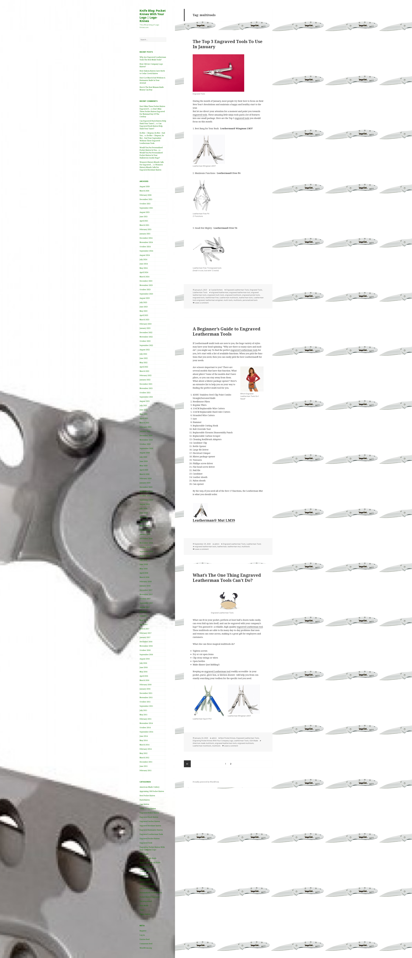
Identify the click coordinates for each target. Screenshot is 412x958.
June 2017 (144, 616)
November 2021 (146, 388)
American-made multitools (203, 743)
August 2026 (145, 186)
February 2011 (145, 770)
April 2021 (144, 418)
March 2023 (144, 319)
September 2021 (146, 397)
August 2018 (145, 556)
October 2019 (145, 495)
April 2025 (144, 221)
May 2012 (143, 753)
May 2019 (143, 517)
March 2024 (144, 276)
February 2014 (145, 749)
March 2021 (144, 422)
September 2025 (146, 208)
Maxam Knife (145, 880)
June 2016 (144, 667)
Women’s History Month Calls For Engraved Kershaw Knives (151, 167)
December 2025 (146, 199)
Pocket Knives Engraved (150, 897)
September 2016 (146, 654)
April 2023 (144, 315)
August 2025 (145, 212)
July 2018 (143, 560)
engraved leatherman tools (205, 546)
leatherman (222, 546)
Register (143, 931)
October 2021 (145, 392)
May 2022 (143, 362)
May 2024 (143, 268)
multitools (237, 300)
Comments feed (146, 943)
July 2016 (143, 663)
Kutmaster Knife (146, 867)
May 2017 (143, 620)
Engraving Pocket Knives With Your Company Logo (213, 740)
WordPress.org (146, 948)
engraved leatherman (219, 292)
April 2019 (144, 521)
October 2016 (145, 650)
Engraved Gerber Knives (150, 821)
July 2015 (143, 710)
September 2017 (146, 603)
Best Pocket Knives (147, 795)
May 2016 (143, 672)
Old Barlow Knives (147, 884)
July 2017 (143, 611)
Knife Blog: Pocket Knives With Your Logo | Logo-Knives (153, 16)
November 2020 (146, 440)
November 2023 (146, 285)
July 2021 (143, 405)
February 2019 (145, 530)
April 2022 (144, 367)
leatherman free (212, 297)
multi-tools (228, 300)
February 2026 (145, 195)
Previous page (187, 763)
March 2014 (144, 745)
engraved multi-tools (215, 295)
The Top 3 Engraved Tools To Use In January (227, 44)
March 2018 (144, 577)
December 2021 (146, 384)
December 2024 (146, 238)
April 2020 (144, 470)
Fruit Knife (144, 854)
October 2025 (145, 203)
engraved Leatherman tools (244, 350)
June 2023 (144, 307)
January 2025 (145, 234)
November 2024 (146, 242)
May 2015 (143, 714)
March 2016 (144, 680)
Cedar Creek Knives (148, 808)
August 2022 (145, 349)
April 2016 (144, 676)
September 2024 (146, 251)
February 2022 (145, 375)
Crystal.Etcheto (217, 290)
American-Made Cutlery (149, 787)
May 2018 (143, 568)
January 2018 (145, 586)
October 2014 (145, 727)
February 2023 (145, 324)
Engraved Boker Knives (149, 813)
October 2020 (145, 444)
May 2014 (143, 740)
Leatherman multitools (229, 297)
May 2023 (143, 311)
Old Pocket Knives (147, 888)
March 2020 (144, 474)
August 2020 (145, 453)
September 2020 (146, 448)
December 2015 (146, 693)
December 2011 (146, 762)
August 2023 (145, 298)
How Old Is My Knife (148, 858)
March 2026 (144, 191)
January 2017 (145, 637)
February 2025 (145, 229)
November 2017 (146, 594)
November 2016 (146, 646)
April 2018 (144, 573)
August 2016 (145, 659)
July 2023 (143, 302)
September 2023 (146, 294)
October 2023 (145, 289)
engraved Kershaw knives (150, 825)
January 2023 (145, 328)
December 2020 (146, 435)
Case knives (144, 804)
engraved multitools (233, 295)
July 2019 (143, 508)
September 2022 (146, 345)
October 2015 (145, 702)
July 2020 (143, 457)
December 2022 (146, 332)
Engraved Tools (146, 843)
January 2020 (145, 483)
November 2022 (146, 337)
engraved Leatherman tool (250, 626)
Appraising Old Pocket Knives (152, 791)
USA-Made (144, 905)
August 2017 (145, 607)
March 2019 (144, 526)
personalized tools (250, 300)
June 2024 (144, 264)
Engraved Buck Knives (149, 817)
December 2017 (146, 590)
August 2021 (145, 401)
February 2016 (145, 684)
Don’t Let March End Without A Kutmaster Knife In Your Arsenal (152, 80)
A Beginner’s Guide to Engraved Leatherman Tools (226, 331)
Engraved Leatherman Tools (151, 834)
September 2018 (146, 551)
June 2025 (144, 216)
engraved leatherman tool (239, 292)
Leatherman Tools (147, 871)
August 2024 (145, 255)
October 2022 (145, 341)
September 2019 (146, 500)
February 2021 (145, 427)
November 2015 (146, 697)
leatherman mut (234, 546)
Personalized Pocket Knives (151, 892)
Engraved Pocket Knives (150, 838)
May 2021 (143, 414)
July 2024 (143, 259)
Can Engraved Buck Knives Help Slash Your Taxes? (151, 126)
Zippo (142, 910)
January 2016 (145, 689)
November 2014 (146, 723)
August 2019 (145, 504)
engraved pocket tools (251, 295)
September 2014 (146, 732)
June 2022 (144, 358)
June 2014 (144, 736)
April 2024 (144, 272)
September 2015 (146, 706)
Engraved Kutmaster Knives (151, 830)
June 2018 (144, 564)
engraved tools (200, 114)
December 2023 (146, 281)
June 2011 (144, 766)
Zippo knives (145, 914)
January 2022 (145, 380)
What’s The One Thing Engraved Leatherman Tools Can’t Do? (227, 577)
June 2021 (144, 410)
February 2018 (145, 581)
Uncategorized (146, 901)
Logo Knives (145, 875)
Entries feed (145, 939)
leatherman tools (246, 297)
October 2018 (145, 547)
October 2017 (145, 599)
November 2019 (146, 491)
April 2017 (144, 624)
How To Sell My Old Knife (150, 862)
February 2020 (145, 478)
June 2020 (144, 461)
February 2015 (145, 719)
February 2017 (145, 633)
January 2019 (145, 534)
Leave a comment (202, 303)
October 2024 (145, 246)
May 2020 (143, 465)
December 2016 (146, 641)
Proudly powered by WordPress (206, 782)
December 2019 (146, 487)
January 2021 (145, 431)
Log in (142, 935)
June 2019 (144, 513)
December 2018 (146, 538)
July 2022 (143, 354)
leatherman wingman (214, 300)
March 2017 (144, 629)
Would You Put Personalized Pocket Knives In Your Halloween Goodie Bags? (151, 155)
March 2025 (144, 225)
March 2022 (144, 371)
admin (216, 544)
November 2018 (146, 543)
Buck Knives (145, 800)
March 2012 (144, 757)
